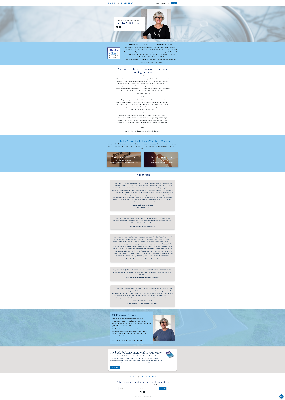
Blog (169, 3)
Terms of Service (137, 396)
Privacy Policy (148, 396)
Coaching (163, 3)
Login (174, 3)
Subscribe (162, 388)
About (157, 3)
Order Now (115, 367)
